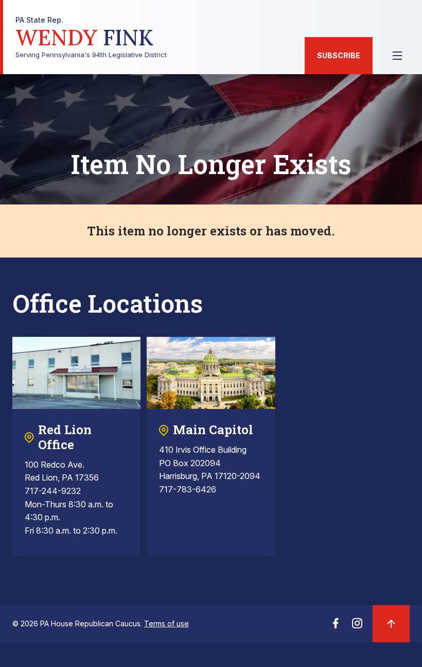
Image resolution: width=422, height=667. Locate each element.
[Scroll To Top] (391, 623)
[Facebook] (335, 626)
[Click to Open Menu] (397, 55)
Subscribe (338, 55)
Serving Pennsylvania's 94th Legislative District (91, 37)
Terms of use (166, 623)
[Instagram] (357, 626)
